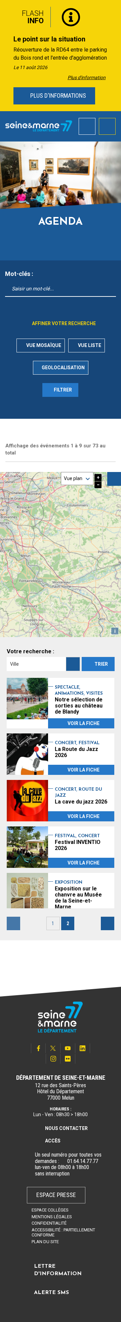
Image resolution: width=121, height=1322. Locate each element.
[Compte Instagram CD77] (53, 1059)
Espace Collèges (50, 1210)
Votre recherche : (30, 651)
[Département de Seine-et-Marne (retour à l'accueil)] (38, 126)
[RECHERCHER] (73, 664)
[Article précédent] (7, 56)
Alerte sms (51, 1292)
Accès (53, 1140)
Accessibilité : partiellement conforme (63, 1232)
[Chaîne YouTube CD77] (68, 1048)
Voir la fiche (83, 723)
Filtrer (63, 389)
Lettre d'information (58, 1270)
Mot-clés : (19, 274)
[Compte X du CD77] (53, 1048)
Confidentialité (49, 1223)
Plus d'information (87, 77)
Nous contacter (66, 1128)
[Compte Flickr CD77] (68, 1059)
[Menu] (107, 126)
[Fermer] (111, 14)
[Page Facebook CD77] (38, 1048)
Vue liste (89, 345)
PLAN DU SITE (45, 1241)
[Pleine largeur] (114, 479)
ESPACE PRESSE (56, 1194)
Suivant (107, 923)
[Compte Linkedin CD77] (82, 1048)
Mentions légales (52, 1216)
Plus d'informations (57, 95)
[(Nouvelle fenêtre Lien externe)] (63, 1161)
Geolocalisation (62, 367)
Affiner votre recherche (63, 323)
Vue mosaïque (43, 345)
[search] (87, 126)
